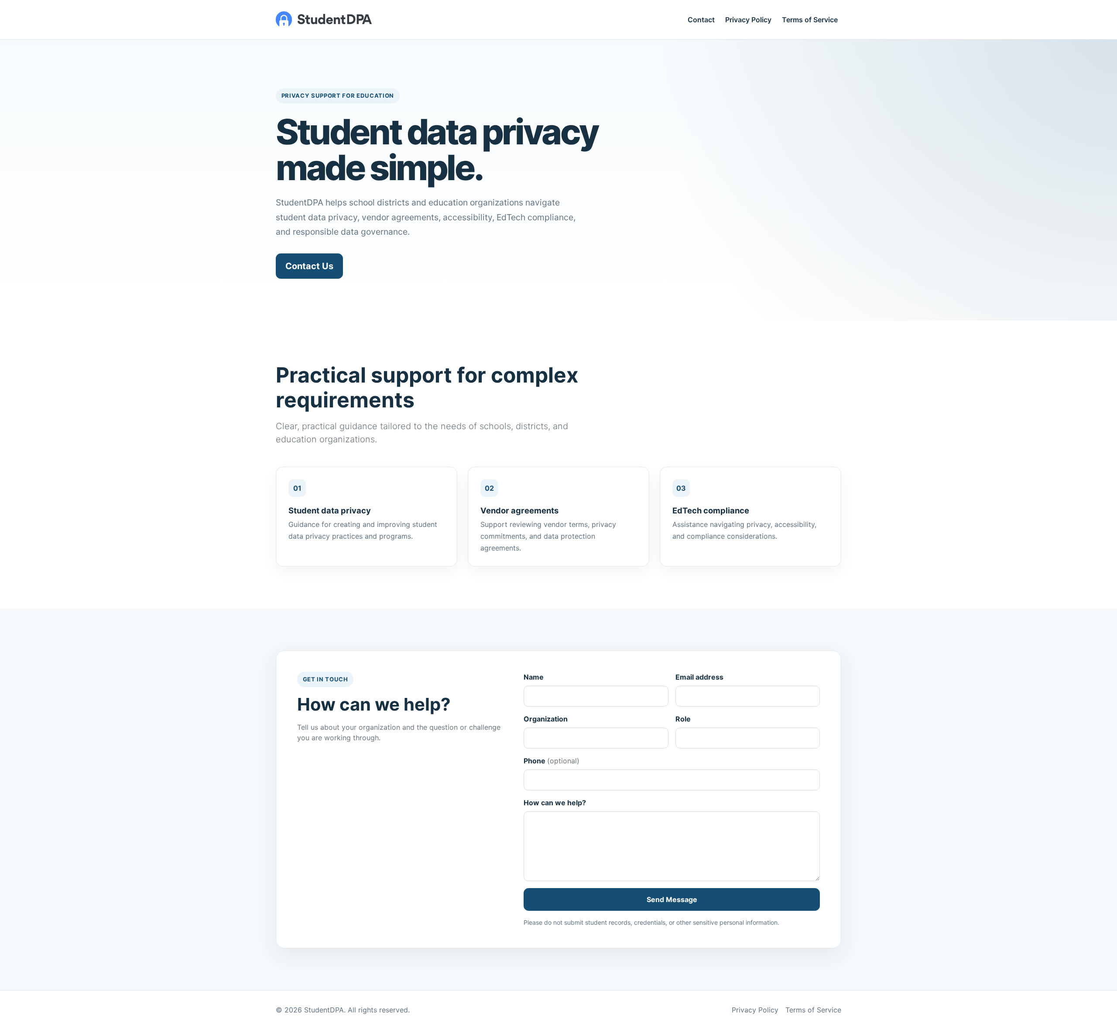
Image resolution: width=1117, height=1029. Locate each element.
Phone (551, 760)
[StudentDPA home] (324, 19)
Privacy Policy (748, 19)
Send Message (672, 899)
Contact (701, 19)
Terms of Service (810, 19)
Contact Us (309, 266)
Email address (699, 677)
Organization (546, 718)
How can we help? (555, 802)
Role (683, 718)
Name (534, 677)
